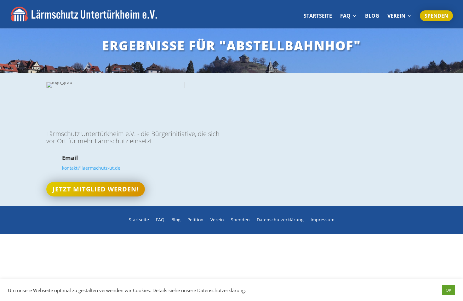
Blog (372, 16)
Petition (195, 220)
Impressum (322, 220)
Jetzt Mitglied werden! (96, 189)
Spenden (436, 15)
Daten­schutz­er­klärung (280, 220)
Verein (396, 16)
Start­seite (318, 16)
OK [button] (448, 290)
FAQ (345, 16)
